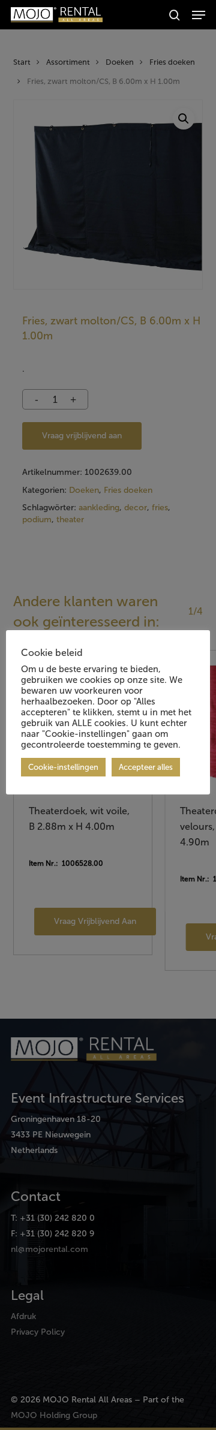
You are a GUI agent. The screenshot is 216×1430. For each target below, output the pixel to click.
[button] (198, 15)
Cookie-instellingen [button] (63, 767)
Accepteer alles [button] (146, 767)
